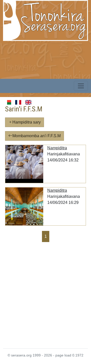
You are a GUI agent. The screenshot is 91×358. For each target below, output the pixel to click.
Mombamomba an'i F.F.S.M (36, 136)
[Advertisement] (45, 294)
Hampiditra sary (26, 122)
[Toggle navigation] (81, 86)
